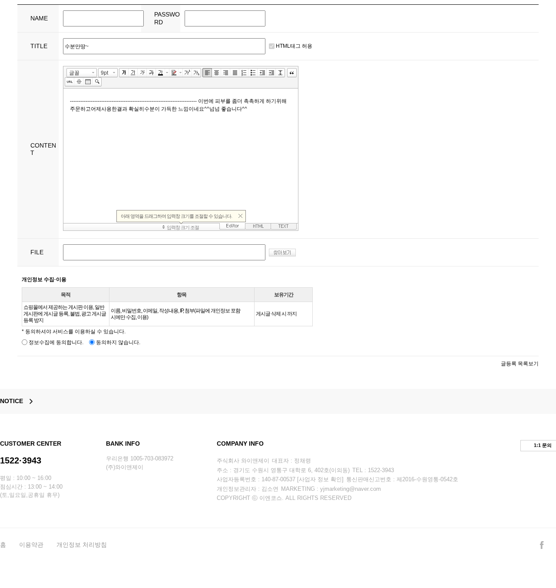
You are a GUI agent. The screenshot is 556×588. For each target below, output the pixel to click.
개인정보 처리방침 (81, 544)
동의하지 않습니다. (117, 342)
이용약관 (31, 544)
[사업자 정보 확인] (320, 479)
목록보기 (528, 364)
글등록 (508, 364)
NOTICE (11, 400)
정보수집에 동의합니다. (55, 342)
